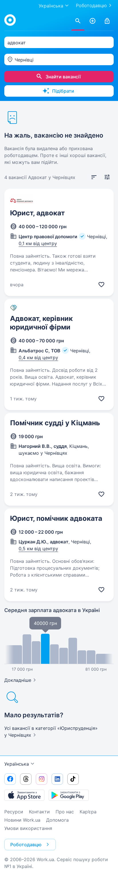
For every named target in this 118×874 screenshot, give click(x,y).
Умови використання (28, 828)
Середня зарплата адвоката (52, 610)
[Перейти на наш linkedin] (57, 779)
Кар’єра (88, 812)
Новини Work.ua (22, 820)
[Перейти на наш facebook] (10, 779)
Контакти (39, 812)
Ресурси (13, 812)
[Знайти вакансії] (77, 21)
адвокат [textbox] (16, 42)
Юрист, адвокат (37, 213)
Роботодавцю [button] (26, 844)
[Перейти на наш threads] (26, 779)
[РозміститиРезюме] (92, 21)
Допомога (57, 820)
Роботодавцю (91, 5)
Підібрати (63, 91)
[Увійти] (107, 21)
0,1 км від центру (38, 243)
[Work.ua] (10, 20)
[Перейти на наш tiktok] (73, 779)
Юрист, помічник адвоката (56, 518)
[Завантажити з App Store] (24, 795)
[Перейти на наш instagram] (41, 779)
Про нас (65, 812)
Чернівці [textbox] (24, 60)
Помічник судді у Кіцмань (55, 423)
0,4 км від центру (38, 357)
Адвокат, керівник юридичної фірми (41, 322)
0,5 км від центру (38, 548)
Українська (16, 764)
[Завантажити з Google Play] (69, 795)
